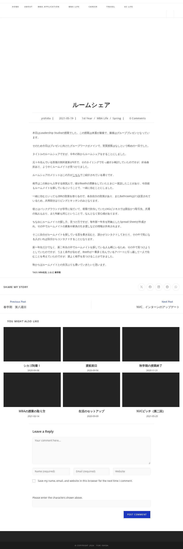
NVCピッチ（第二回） (151, 411)
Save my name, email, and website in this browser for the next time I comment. (85, 480)
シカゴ (51, 272)
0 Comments (138, 118)
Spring (117, 118)
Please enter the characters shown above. (58, 497)
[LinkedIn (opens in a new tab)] (162, 13)
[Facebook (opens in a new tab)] (144, 13)
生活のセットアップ (91, 411)
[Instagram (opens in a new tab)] (153, 13)
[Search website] (170, 14)
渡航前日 (91, 366)
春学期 (58, 272)
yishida (46, 118)
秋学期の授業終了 (150, 366)
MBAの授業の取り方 (32, 411)
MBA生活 (42, 272)
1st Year (87, 118)
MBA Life (102, 118)
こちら (76, 175)
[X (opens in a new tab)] (136, 13)
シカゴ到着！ (32, 366)
